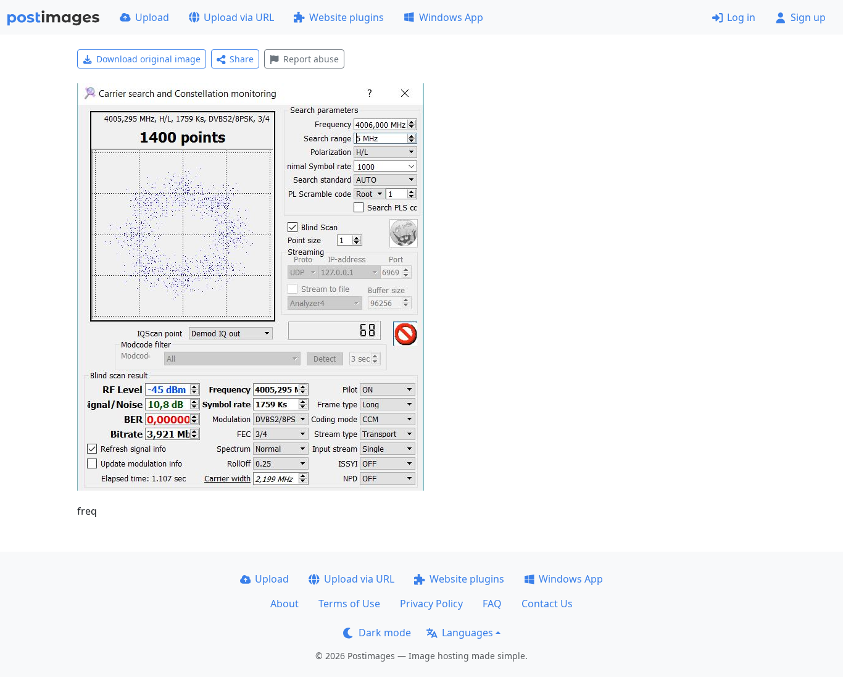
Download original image (148, 59)
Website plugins (346, 17)
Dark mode (385, 632)
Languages (467, 632)
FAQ (492, 603)
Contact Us (547, 603)
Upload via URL (239, 17)
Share (242, 59)
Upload (152, 17)
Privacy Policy (431, 603)
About (284, 603)
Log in (741, 17)
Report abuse (311, 59)
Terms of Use (349, 603)
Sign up (808, 17)
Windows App (451, 17)
